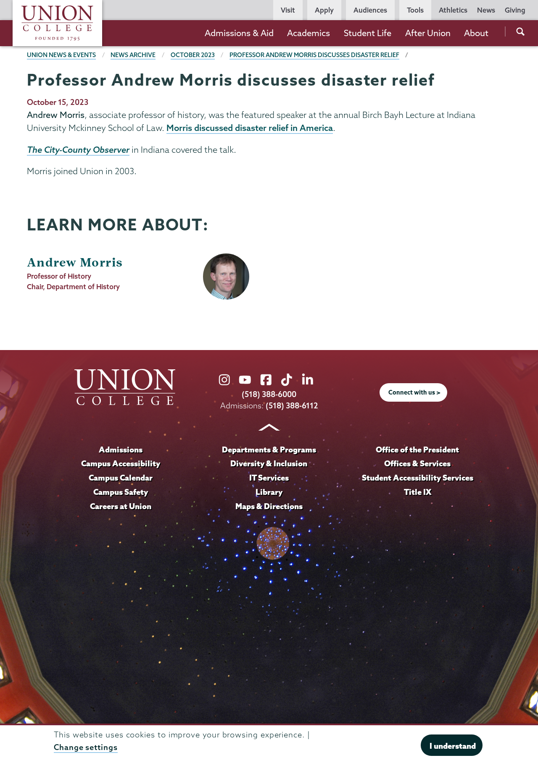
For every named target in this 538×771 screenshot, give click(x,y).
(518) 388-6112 (292, 405)
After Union (428, 33)
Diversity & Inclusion (268, 463)
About (476, 33)
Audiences (370, 10)
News (486, 10)
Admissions (120, 449)
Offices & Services (417, 463)
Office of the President (417, 449)
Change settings (86, 747)
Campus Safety (120, 492)
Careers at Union (120, 506)
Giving (515, 10)
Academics (308, 33)
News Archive (133, 55)
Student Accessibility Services (417, 478)
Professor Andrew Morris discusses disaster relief (314, 55)
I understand (453, 746)
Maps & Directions (269, 506)
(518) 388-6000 (269, 394)
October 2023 (193, 55)
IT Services (269, 478)
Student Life (367, 33)
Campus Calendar (121, 478)
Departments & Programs (269, 449)
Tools (415, 10)
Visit (288, 10)
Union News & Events (61, 55)
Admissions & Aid (239, 33)
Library (269, 492)
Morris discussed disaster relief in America (249, 127)
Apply (324, 10)
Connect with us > (414, 392)
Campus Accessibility (120, 463)
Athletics (453, 10)
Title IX (417, 492)
